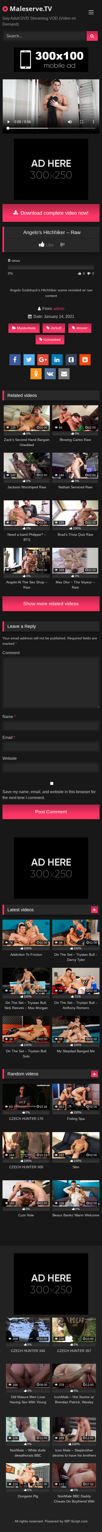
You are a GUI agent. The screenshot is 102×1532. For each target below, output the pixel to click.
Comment (11, 653)
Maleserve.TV (30, 8)
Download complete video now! (54, 213)
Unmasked (52, 339)
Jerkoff (56, 328)
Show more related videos (51, 603)
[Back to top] (86, 1517)
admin (58, 309)
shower (82, 328)
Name (9, 717)
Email (8, 737)
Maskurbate (26, 328)
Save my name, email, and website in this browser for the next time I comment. (49, 795)
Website (9, 758)
